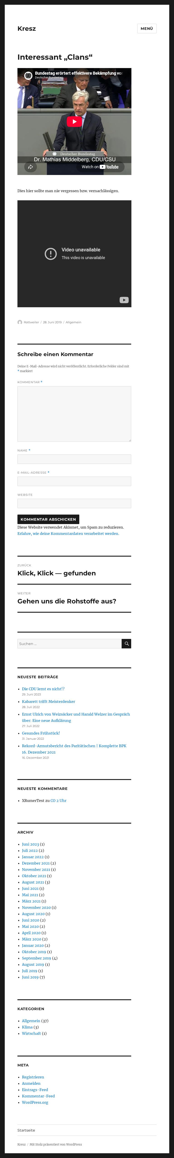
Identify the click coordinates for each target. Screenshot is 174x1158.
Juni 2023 (30, 844)
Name (24, 450)
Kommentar (30, 382)
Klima (27, 1027)
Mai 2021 (30, 895)
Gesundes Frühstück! (41, 733)
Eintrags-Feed (35, 1089)
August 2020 (33, 914)
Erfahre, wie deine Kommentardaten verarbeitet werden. (68, 533)
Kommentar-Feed (38, 1096)
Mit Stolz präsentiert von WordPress (56, 1144)
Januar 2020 (33, 945)
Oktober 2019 (34, 952)
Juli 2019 (29, 971)
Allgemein (73, 322)
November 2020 (36, 907)
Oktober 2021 (34, 876)
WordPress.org (35, 1102)
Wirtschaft (31, 1033)
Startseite (26, 1130)
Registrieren (33, 1077)
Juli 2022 (30, 850)
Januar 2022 (33, 857)
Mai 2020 (30, 926)
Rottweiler (31, 322)
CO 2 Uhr (58, 800)
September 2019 (36, 958)
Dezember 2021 (36, 863)
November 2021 (36, 869)
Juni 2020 (30, 920)
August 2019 (33, 964)
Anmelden (31, 1083)
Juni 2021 (30, 888)
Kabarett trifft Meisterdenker (48, 701)
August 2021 (33, 882)
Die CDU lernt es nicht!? (43, 689)
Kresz (26, 28)
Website (25, 494)
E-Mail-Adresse (33, 473)
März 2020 (31, 939)
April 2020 (31, 933)
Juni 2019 (30, 977)
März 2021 (31, 901)
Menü (147, 28)
